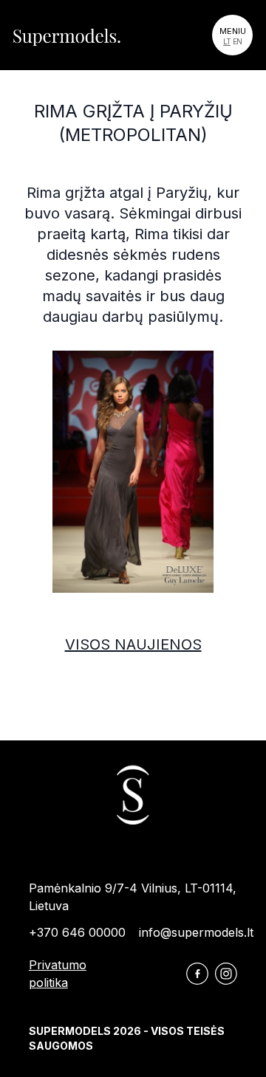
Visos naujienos (133, 644)
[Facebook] (197, 974)
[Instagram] (226, 974)
